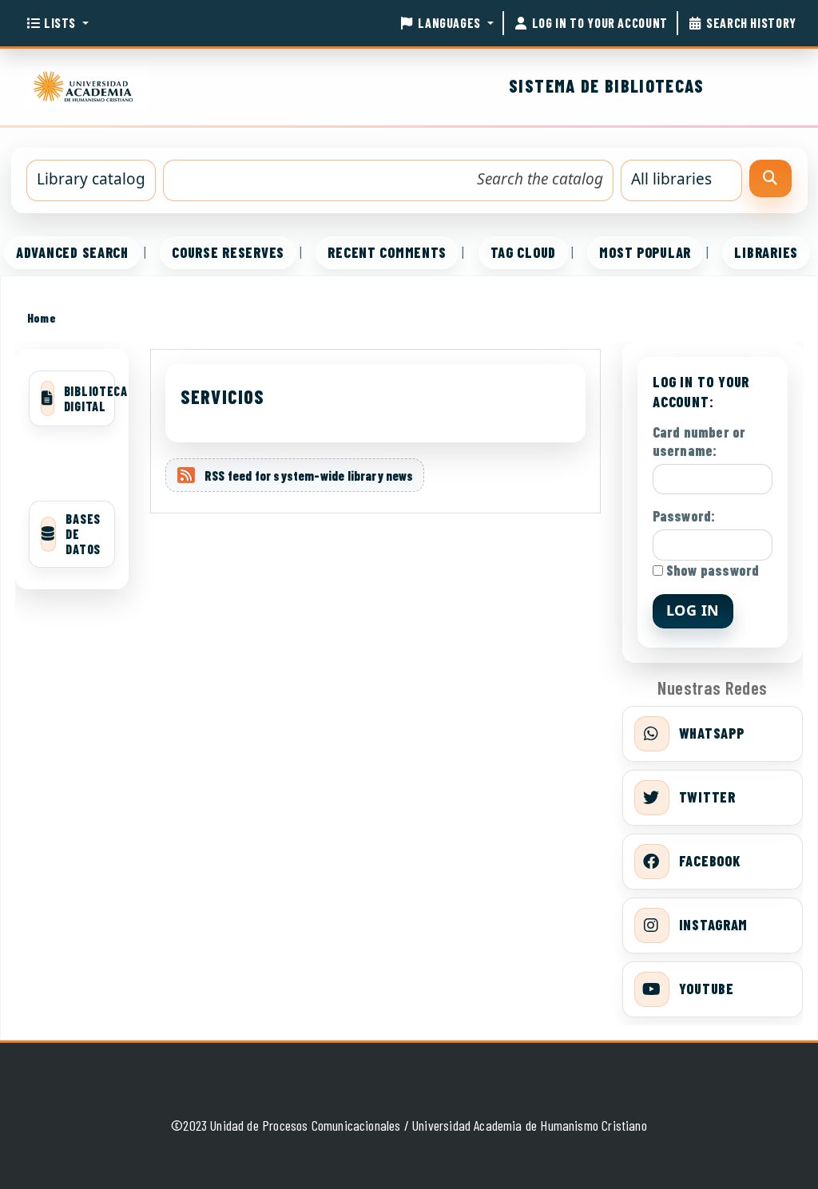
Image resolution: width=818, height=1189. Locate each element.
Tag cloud (523, 252)
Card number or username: (699, 441)
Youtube (706, 988)
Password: (684, 516)
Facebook (710, 861)
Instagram (713, 924)
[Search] (770, 178)
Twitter (707, 797)
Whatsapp (712, 733)
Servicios (223, 396)
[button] (57, 23)
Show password (711, 570)
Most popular (645, 252)
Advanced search (72, 252)
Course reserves (228, 252)
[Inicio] (86, 84)
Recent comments (387, 252)
